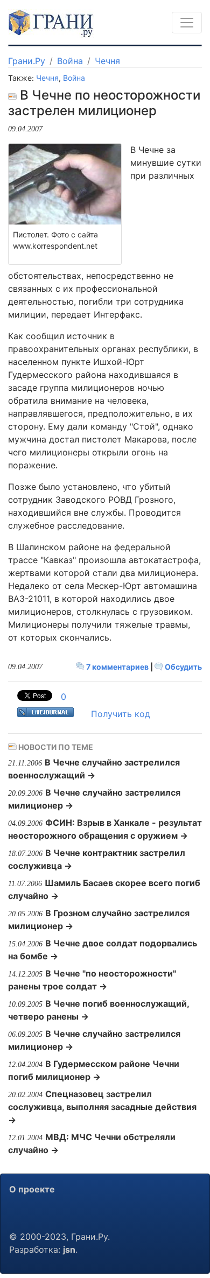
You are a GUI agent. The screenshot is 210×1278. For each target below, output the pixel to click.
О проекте (32, 1189)
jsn (69, 1249)
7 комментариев (117, 666)
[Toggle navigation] (187, 22)
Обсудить (182, 666)
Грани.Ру (26, 60)
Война (70, 60)
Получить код (120, 713)
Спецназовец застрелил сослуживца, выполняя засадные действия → (102, 1107)
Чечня (107, 60)
